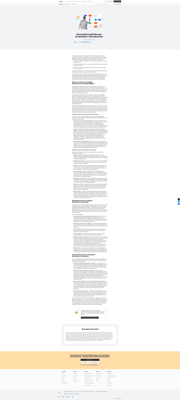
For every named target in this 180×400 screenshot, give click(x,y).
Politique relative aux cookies (101, 391)
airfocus (74, 378)
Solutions (72, 1)
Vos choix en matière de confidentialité (72, 393)
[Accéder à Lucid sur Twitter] (61, 396)
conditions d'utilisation (93, 364)
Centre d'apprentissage (111, 375)
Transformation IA (88, 378)
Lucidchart (75, 373)
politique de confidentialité (94, 365)
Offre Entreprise (89, 1)
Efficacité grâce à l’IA (88, 373)
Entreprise (63, 380)
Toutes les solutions (88, 385)
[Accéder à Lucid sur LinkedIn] (58, 396)
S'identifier (105, 1)
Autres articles (68, 4)
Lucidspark (75, 375)
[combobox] (103, 4)
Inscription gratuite (117, 1)
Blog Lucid (109, 378)
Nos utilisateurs (98, 375)
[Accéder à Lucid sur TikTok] (72, 396)
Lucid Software (83, 1)
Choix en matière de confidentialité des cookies (86, 391)
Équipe (63, 378)
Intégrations (75, 380)
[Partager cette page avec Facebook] (179, 204)
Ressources (77, 1)
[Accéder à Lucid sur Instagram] (63, 396)
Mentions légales (73, 391)
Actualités (97, 378)
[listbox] (103, 4)
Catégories (73, 4)
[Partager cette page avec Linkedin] (179, 201)
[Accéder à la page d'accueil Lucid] (62, 1)
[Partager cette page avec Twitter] (179, 199)
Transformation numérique (89, 375)
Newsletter (109, 385)
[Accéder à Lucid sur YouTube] (68, 396)
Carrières (97, 380)
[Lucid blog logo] (62, 4)
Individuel (63, 375)
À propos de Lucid (99, 373)
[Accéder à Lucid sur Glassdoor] (70, 396)
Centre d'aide (109, 373)
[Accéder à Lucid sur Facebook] (65, 396)
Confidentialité (66, 391)
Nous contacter (110, 1)
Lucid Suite (67, 1)
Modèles (108, 380)
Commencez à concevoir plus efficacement (90, 317)
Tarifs (63, 373)
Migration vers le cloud (89, 380)
